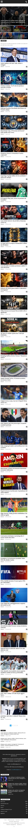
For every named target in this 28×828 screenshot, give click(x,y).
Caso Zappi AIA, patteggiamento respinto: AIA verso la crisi (13, 604)
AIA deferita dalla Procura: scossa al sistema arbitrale (14, 626)
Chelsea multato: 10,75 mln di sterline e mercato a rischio (12, 86)
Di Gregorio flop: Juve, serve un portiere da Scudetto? (13, 199)
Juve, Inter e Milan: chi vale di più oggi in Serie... (12, 694)
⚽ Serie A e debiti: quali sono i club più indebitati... (12, 334)
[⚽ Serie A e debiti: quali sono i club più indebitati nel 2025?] (14, 325)
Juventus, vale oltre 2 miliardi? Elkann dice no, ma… (13, 716)
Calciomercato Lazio (4, 803)
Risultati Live (19, 824)
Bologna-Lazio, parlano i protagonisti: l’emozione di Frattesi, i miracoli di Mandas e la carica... (12, 745)
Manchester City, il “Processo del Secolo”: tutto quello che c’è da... (13, 131)
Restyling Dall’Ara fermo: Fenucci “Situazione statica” (14, 356)
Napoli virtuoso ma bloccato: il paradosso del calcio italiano (14, 491)
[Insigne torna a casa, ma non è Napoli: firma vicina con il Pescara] (14, 392)
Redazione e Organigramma (11, 824)
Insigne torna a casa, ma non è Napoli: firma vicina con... (14, 401)
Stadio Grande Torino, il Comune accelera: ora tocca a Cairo (13, 379)
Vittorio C (2, 23)
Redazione (2, 735)
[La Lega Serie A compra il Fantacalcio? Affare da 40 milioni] (14, 235)
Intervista (2, 805)
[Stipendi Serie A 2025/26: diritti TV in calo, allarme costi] (14, 640)
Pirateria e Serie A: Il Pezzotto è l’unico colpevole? (12, 154)
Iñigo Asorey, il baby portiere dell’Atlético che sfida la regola (14, 514)
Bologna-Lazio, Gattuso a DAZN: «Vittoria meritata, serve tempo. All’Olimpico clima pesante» (13, 739)
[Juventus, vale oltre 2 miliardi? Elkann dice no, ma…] (14, 707)
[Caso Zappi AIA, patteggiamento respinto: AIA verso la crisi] (14, 595)
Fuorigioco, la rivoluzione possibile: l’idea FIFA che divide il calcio (13, 559)
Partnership (18, 819)
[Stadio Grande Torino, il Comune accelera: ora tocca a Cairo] (14, 370)
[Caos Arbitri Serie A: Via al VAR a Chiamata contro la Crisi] (14, 212)
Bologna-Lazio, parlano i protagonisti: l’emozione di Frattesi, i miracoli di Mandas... (16, 791)
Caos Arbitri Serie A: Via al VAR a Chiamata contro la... (13, 221)
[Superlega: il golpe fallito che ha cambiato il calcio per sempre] (14, 167)
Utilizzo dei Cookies (11, 819)
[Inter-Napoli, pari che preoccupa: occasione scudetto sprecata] (14, 415)
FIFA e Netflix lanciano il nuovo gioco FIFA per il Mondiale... (13, 581)
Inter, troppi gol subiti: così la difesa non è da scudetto (14, 446)
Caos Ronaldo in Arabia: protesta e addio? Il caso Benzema (14, 266)
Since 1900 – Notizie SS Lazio (14, 821)
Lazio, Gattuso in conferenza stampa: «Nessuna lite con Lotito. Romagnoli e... (17, 778)
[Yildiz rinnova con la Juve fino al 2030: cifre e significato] (14, 302)
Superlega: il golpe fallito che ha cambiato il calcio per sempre (13, 176)
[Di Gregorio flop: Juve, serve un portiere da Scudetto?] (14, 190)
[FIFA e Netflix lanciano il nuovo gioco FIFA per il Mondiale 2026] (14, 572)
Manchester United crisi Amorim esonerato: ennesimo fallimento (14, 469)
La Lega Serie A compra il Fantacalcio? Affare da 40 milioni (14, 244)
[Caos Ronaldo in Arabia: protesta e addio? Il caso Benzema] (14, 257)
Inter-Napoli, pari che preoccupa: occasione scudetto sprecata (13, 424)
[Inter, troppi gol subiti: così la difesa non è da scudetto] (14, 437)
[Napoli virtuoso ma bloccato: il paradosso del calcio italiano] (14, 482)
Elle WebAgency (20, 766)
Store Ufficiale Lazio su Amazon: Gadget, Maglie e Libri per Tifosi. (14, 822)
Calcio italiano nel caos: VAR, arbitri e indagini (11, 64)
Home (8, 40)
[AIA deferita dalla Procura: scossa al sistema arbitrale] (14, 617)
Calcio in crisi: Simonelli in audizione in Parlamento (6, 30)
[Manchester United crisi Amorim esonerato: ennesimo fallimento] (14, 460)
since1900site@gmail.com (16, 764)
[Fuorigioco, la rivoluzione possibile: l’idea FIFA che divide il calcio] (14, 550)
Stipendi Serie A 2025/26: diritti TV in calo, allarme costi (13, 649)
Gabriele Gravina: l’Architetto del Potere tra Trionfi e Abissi (13, 109)
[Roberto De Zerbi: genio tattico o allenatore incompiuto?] (14, 280)
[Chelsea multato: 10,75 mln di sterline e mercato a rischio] (14, 77)
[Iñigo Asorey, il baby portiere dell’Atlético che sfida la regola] (14, 505)
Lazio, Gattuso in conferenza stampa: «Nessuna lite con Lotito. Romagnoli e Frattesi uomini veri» (13, 733)
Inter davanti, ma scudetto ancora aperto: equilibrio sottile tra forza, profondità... (13, 671)
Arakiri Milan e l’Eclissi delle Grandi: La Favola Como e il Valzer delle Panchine (13, 21)
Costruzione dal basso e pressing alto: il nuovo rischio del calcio (12, 536)
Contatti (22, 819)
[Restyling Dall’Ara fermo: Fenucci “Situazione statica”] (14, 347)
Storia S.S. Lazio (4, 811)
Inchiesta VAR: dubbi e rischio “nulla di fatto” (21, 30)
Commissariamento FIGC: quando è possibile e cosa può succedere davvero (21, 37)
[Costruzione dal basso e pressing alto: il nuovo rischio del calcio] (14, 527)
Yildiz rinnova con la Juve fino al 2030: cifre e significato (14, 311)
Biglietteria (3, 813)
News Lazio (3, 801)
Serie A (2, 807)
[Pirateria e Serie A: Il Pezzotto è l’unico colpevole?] (14, 145)
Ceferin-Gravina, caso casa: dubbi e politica (6, 37)
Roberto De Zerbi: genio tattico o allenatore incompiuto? (13, 289)
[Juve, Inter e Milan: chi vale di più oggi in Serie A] (14, 685)
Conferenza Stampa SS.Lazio (6, 809)
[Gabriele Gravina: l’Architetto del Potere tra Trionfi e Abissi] (14, 100)
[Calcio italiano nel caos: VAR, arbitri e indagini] (14, 55)
